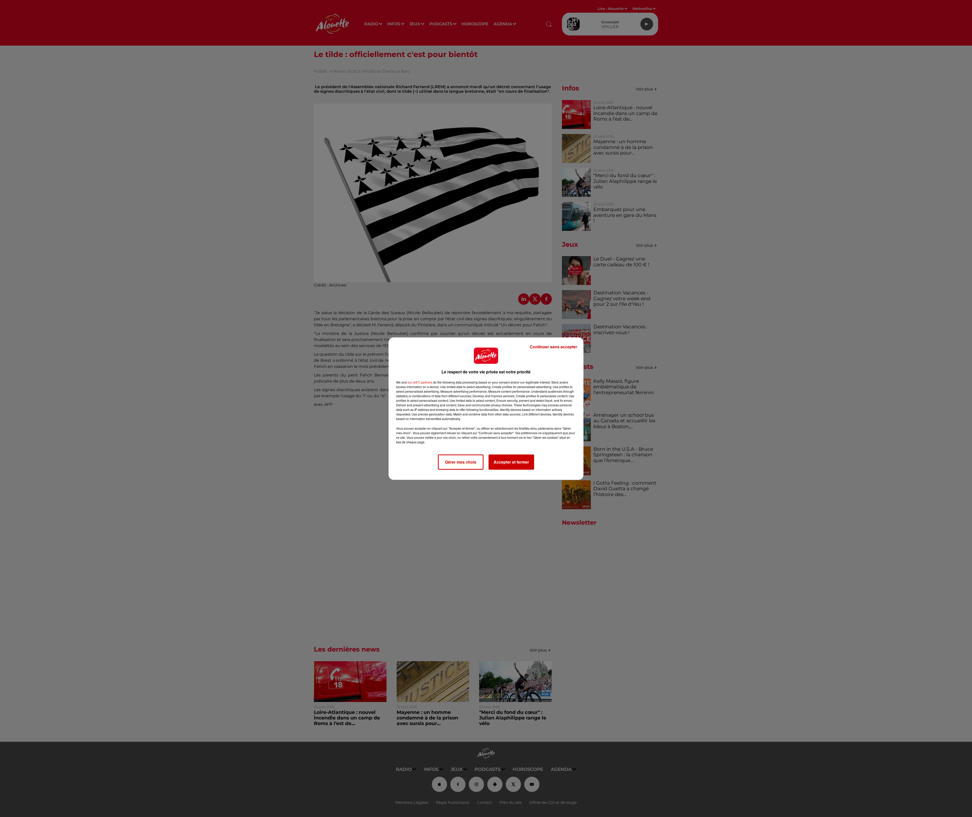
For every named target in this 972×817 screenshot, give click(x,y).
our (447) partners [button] (420, 382)
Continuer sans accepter (553, 347)
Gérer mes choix (460, 462)
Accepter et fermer (511, 462)
